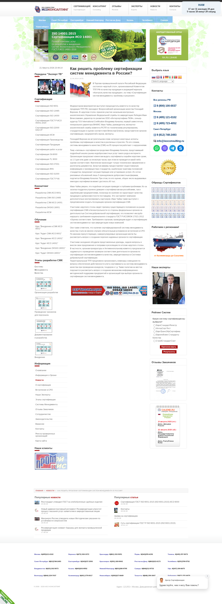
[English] (158, 77)
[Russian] (154, 77)
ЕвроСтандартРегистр (166, 325)
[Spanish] (180, 77)
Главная (39, 491)
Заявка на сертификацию (126, 516)
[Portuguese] (175, 77)
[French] (162, 77)
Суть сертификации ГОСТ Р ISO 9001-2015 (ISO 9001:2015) (148, 523)
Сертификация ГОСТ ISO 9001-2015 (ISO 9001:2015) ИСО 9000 (150, 502)
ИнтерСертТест (163, 328)
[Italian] (171, 77)
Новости (50, 491)
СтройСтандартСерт (166, 341)
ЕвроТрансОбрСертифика (168, 331)
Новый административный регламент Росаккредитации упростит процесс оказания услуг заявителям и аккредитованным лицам (71, 510)
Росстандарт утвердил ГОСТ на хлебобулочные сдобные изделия (71, 502)
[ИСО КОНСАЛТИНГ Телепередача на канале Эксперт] (51, 94)
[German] (167, 77)
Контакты (125, 509)
